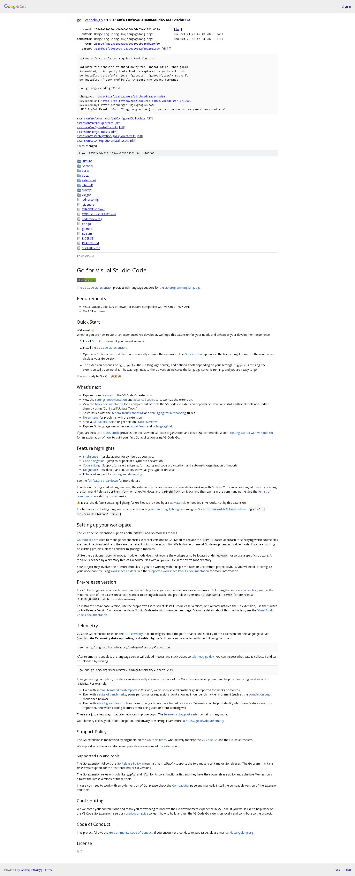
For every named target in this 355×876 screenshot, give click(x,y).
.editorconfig (90, 199)
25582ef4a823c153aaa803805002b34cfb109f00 (127, 43)
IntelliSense (90, 456)
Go (94, 341)
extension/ (89, 180)
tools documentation (109, 404)
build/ (85, 170)
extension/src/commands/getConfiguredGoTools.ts (111, 118)
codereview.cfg (92, 219)
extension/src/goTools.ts (93, 132)
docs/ (85, 175)
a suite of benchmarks (111, 694)
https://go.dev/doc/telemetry (205, 721)
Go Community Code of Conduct (131, 832)
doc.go (86, 224)
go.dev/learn (138, 426)
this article (113, 433)
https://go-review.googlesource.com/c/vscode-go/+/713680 (146, 101)
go (79, 19)
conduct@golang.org (239, 832)
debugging (135, 474)
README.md (90, 243)
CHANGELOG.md (93, 209)
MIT (79, 851)
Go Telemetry (133, 634)
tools (116, 774)
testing (117, 474)
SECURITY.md (91, 248)
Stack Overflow (147, 422)
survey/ (87, 190)
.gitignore (88, 204)
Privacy (36, 870)
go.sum (87, 233)
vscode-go (94, 19)
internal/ (87, 185)
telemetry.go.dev (203, 656)
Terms (47, 870)
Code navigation (94, 461)
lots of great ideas (109, 703)
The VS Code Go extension (94, 287)
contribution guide (136, 813)
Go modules (85, 540)
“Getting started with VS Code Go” (251, 433)
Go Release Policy (129, 763)
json (347, 869)
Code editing (91, 465)
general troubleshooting (127, 413)
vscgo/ (86, 195)
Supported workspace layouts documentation (178, 571)
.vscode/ (87, 166)
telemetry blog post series (181, 714)
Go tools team (156, 740)
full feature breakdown (103, 481)
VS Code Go (210, 740)
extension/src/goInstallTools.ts (97, 127)
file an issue (91, 417)
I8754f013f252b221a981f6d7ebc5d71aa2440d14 (131, 96)
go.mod (87, 229)
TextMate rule (177, 503)
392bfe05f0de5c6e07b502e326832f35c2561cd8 (127, 48)
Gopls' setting (222, 509)
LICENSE (87, 238)
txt (337, 869)
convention (250, 590)
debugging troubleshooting (168, 413)
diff (166, 48)
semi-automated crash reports (117, 690)
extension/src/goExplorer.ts (95, 123)
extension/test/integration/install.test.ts (103, 140)
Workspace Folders (123, 571)
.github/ (87, 161)
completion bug (259, 694)
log (177, 29)
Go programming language (183, 287)
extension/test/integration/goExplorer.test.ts (106, 136)
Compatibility (180, 785)
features (107, 395)
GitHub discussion (104, 422)
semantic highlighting (165, 509)
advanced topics (144, 400)
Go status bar (194, 354)
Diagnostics (91, 470)
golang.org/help (163, 426)
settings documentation (111, 400)
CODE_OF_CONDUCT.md (99, 214)
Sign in (346, 6)
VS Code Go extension (111, 347)
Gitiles (25, 870)
